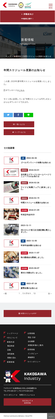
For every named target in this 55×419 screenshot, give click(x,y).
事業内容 (11, 342)
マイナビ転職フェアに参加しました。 (36, 188)
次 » (49, 293)
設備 (9, 350)
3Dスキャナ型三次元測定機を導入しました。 (36, 231)
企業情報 (31, 333)
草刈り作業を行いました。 (32, 273)
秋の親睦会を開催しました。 (33, 257)
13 (34, 293)
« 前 (5, 293)
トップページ (12, 333)
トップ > (9, 56)
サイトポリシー (34, 362)
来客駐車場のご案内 (35, 345)
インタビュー (33, 354)
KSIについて (12, 338)
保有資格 (10, 354)
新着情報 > (18, 56)
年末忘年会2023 (28, 215)
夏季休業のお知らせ (29, 288)
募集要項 (31, 357)
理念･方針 (32, 337)
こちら (21, 90)
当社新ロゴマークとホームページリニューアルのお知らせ (36, 175)
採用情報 (31, 350)
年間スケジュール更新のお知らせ (35, 203)
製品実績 (10, 346)
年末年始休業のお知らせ (31, 245)
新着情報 (11, 362)
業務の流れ (11, 358)
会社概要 (31, 341)
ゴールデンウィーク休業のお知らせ (36, 162)
